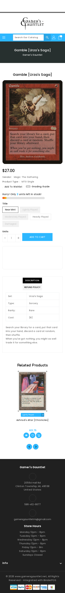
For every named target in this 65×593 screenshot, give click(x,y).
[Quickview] (26, 435)
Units (5, 231)
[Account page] (54, 37)
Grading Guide (41, 186)
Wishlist (40, 8)
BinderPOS (50, 580)
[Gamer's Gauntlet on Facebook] (20, 3)
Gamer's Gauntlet (33, 54)
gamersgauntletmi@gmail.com (32, 519)
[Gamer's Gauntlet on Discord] (38, 3)
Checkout (26, 8)
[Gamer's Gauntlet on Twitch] (44, 3)
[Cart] (60, 37)
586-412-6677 (32, 504)
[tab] (32, 280)
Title (5, 203)
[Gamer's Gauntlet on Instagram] (32, 3)
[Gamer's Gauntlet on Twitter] (26, 3)
